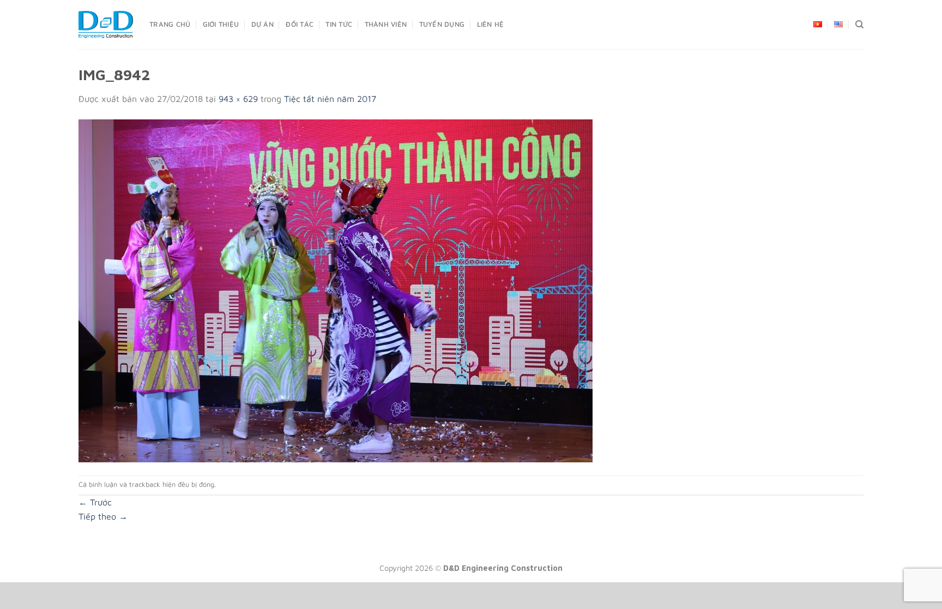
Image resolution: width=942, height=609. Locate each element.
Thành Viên (386, 24)
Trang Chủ (169, 24)
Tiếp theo (103, 516)
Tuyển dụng (442, 24)
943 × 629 (238, 99)
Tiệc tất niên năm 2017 (330, 99)
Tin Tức (338, 24)
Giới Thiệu (221, 24)
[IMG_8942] (335, 289)
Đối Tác (299, 24)
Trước (95, 502)
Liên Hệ (490, 24)
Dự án (262, 24)
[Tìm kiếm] (859, 24)
